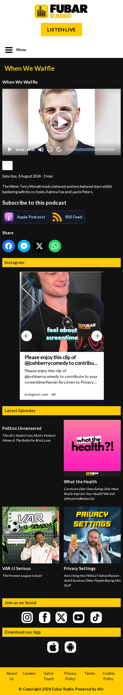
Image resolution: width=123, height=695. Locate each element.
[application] (61, 122)
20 (50, 149)
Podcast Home (7, 165)
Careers (29, 673)
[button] (61, 122)
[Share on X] (39, 246)
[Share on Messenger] (24, 246)
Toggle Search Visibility (112, 49)
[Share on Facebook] (8, 246)
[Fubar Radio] (61, 11)
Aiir (100, 689)
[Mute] (41, 149)
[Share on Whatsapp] (55, 246)
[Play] (10, 149)
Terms (89, 673)
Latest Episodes (20, 410)
